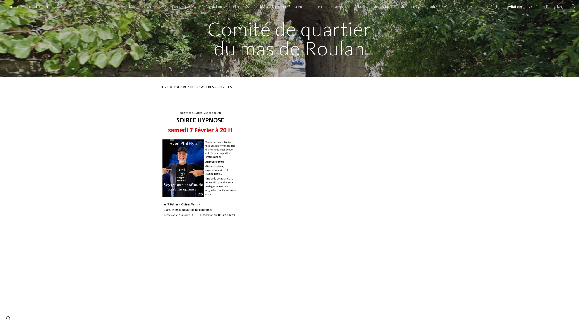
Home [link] (118, 6)
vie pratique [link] (382, 6)
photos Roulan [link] (490, 6)
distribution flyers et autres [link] (418, 6)
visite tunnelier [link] (540, 6)
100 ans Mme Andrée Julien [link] (280, 6)
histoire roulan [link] (140, 6)
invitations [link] (514, 6)
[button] (573, 6)
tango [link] (561, 6)
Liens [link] (469, 6)
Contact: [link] (452, 6)
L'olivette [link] (361, 6)
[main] (289, 38)
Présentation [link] (212, 6)
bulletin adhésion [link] (240, 6)
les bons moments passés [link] (176, 6)
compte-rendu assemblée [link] (328, 6)
